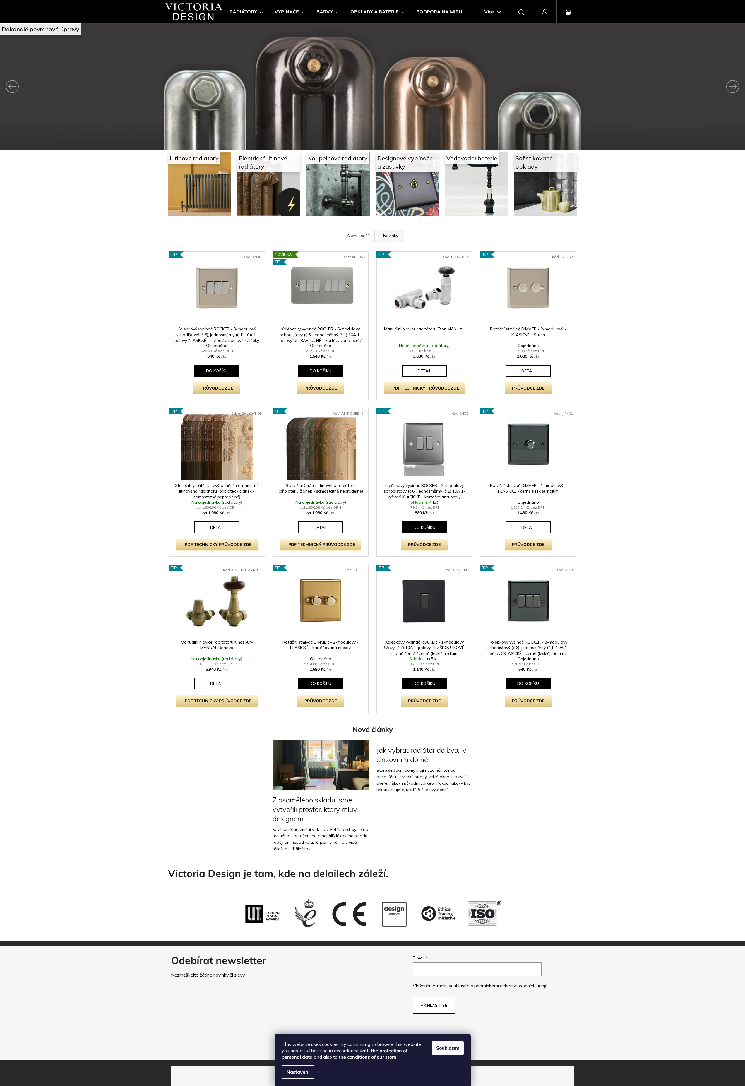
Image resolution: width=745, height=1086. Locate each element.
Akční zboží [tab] (358, 235)
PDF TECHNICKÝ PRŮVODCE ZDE (425, 388)
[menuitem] (246, 11)
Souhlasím (447, 1048)
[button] (56, 86)
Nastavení (298, 1072)
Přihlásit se (434, 1005)
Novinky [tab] (390, 235)
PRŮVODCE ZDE (217, 388)
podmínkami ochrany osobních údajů (511, 986)
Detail (424, 370)
